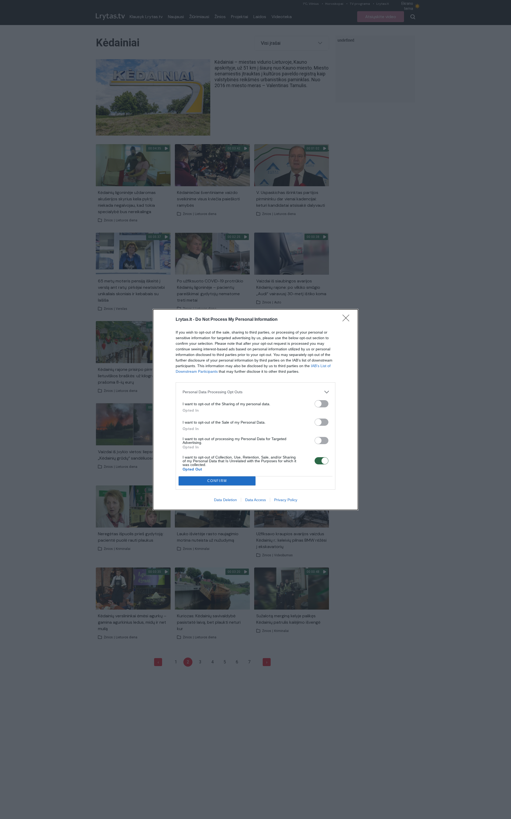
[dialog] (255, 409)
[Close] (348, 320)
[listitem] (255, 392)
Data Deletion (225, 500)
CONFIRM (217, 481)
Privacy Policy (285, 500)
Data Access (255, 500)
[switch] (321, 403)
